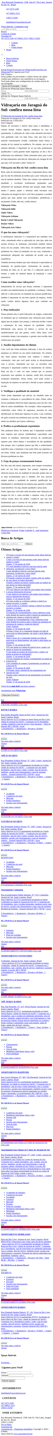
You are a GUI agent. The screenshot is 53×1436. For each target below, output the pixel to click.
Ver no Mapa (6, 1424)
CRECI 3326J (12, 18)
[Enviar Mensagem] (51, 99)
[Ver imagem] (21, 116)
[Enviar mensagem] (11, 94)
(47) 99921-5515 (13, 13)
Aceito (24, 86)
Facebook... (6, 1363)
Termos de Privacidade (10, 86)
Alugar (4, 743)
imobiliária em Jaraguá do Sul (27, 527)
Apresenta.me (6, 1427)
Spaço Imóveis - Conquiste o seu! (14, 26)
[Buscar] (2, 29)
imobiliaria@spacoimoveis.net (18, 22)
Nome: (4, 1373)
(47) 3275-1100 (12, 9)
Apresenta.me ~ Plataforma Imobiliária (16, 1429)
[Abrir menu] (2, 54)
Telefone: (5, 1375)
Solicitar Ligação (8, 1381)
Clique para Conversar (10, 695)
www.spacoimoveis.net (23, 1434)
